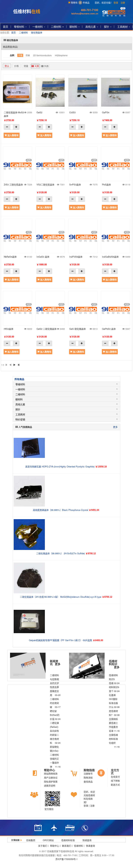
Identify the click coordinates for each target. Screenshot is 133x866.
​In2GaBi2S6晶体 (110, 256)
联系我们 (66, 845)
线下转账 (115, 780)
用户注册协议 (50, 777)
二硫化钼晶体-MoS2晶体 (14, 114)
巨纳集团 (30, 840)
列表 (46, 66)
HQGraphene (61, 55)
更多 (115, 427)
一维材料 (37, 26)
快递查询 (86, 840)
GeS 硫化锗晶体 (77, 328)
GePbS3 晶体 (109, 328)
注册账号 (88, 773)
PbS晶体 (106, 184)
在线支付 (115, 776)
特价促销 (20, 419)
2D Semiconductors (42, 55)
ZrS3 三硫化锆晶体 (13, 184)
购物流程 (88, 777)
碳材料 (73, 26)
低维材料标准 (68, 840)
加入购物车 (13, 135)
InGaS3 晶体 (43, 256)
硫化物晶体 (36, 32)
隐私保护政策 (50, 781)
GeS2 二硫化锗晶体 (46, 328)
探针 (107, 26)
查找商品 (88, 781)
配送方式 (115, 784)
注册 (123, 2)
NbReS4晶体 (10, 256)
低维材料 (78, 845)
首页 (5, 26)
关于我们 (42, 845)
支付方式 (115, 771)
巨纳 (28, 55)
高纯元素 (90, 26)
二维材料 (56, 26)
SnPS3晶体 (75, 184)
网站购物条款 (50, 773)
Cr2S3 (72, 112)
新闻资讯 (54, 662)
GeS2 (39, 112)
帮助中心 (49, 770)
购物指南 (89, 770)
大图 (36, 66)
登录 (116, 2)
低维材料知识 (113, 662)
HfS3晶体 (8, 328)
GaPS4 (105, 112)
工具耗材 (122, 26)
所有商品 (19, 379)
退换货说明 (49, 785)
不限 (20, 55)
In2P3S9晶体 (75, 256)
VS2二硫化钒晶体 (45, 184)
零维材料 (19, 26)
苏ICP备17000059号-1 (66, 859)
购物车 (75, 2)
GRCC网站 (48, 840)
